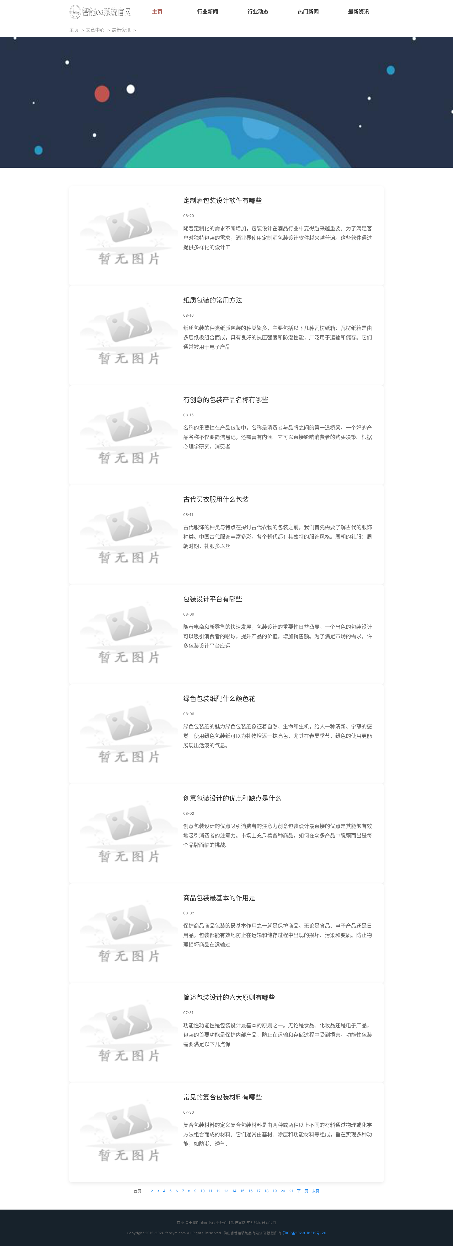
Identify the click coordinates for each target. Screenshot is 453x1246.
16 (251, 1191)
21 (291, 1191)
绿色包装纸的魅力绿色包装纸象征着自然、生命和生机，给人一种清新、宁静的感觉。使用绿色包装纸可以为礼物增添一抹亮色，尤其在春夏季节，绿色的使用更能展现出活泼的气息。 (277, 736)
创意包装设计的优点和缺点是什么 (232, 798)
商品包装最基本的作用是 (219, 898)
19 (275, 1191)
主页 (157, 12)
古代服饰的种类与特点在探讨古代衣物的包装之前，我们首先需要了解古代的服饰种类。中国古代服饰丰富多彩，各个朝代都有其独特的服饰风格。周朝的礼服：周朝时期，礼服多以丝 (277, 536)
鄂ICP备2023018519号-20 (304, 1233)
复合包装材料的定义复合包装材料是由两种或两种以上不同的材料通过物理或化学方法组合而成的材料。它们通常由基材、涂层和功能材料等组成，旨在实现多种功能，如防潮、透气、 (277, 1134)
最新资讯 (358, 12)
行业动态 (257, 12)
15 (242, 1191)
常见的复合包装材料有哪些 (222, 1097)
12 (218, 1191)
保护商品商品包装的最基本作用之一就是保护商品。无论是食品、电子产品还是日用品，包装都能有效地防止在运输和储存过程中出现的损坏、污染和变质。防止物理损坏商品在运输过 (277, 935)
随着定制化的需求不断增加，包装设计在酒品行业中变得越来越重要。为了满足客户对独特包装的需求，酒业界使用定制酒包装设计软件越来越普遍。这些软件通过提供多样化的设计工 (277, 238)
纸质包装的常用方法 (212, 300)
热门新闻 (308, 12)
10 (203, 1191)
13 (226, 1191)
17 (259, 1191)
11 (210, 1191)
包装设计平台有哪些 (212, 599)
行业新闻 (207, 12)
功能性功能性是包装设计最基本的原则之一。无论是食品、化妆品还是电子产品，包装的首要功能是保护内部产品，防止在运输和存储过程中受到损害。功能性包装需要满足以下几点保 (277, 1035)
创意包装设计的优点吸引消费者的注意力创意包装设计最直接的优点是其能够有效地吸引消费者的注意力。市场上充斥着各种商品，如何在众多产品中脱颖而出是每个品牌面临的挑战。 (277, 835)
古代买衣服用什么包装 (216, 499)
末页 (315, 1191)
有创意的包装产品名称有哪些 (225, 400)
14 (234, 1191)
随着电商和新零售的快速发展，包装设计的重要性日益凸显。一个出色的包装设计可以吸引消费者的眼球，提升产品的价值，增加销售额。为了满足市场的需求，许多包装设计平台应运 (277, 636)
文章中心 (95, 30)
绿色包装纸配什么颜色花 (219, 699)
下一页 (302, 1191)
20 (283, 1191)
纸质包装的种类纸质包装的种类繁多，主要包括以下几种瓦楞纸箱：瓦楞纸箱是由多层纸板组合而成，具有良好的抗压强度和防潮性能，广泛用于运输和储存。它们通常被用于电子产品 (277, 337)
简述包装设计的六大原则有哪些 (229, 997)
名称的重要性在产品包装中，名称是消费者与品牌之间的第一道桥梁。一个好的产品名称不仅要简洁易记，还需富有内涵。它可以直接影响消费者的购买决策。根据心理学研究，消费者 (277, 437)
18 (267, 1191)
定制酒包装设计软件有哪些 (222, 200)
